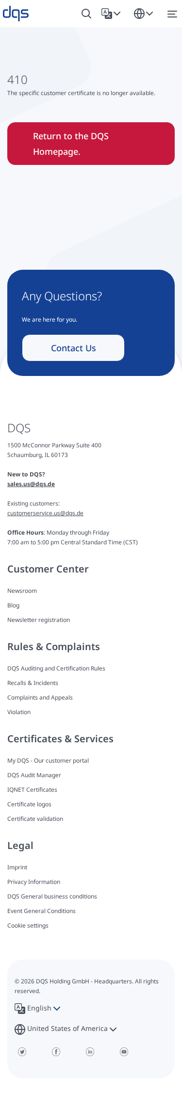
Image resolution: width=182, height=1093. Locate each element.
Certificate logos (29, 804)
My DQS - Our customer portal (48, 760)
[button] (113, 13)
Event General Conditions (41, 911)
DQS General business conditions (52, 896)
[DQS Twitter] (22, 1051)
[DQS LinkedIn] (90, 1051)
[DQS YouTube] (123, 1051)
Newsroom (22, 591)
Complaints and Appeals (40, 697)
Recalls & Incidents (32, 683)
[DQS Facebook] (56, 1051)
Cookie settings (28, 925)
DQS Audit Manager (34, 775)
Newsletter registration (38, 620)
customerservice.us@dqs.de (45, 513)
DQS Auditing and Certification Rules (56, 668)
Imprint (17, 867)
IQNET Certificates (32, 789)
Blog (13, 605)
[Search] (86, 14)
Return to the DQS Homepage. (71, 143)
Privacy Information (33, 882)
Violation (19, 712)
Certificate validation (35, 819)
